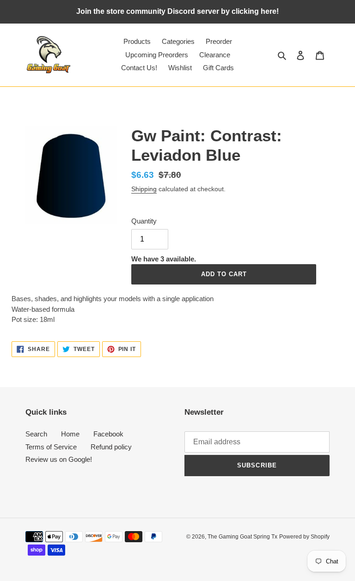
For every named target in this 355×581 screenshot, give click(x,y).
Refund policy (111, 447)
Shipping (144, 189)
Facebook (108, 434)
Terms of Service (51, 447)
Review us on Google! (58, 459)
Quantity (144, 221)
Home (70, 434)
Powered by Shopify (304, 536)
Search (36, 434)
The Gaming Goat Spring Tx (242, 536)
